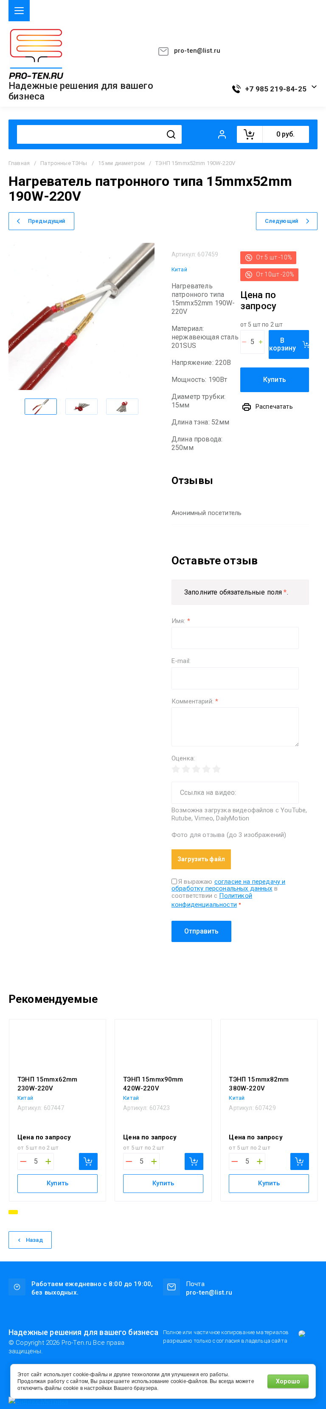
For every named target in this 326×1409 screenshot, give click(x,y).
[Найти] (171, 134)
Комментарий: (194, 701)
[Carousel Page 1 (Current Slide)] (13, 1212)
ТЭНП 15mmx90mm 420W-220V (153, 1084)
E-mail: (181, 661)
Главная (19, 163)
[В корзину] (88, 1161)
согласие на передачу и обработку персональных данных (228, 885)
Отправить (201, 931)
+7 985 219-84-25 (275, 89)
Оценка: (183, 758)
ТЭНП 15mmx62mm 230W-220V (47, 1084)
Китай (179, 269)
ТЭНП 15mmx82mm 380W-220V (259, 1084)
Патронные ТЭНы (63, 163)
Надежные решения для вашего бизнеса (80, 91)
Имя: (180, 621)
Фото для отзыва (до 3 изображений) (228, 835)
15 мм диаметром (121, 163)
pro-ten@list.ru (197, 50)
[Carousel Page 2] (24, 1212)
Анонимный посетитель (206, 513)
